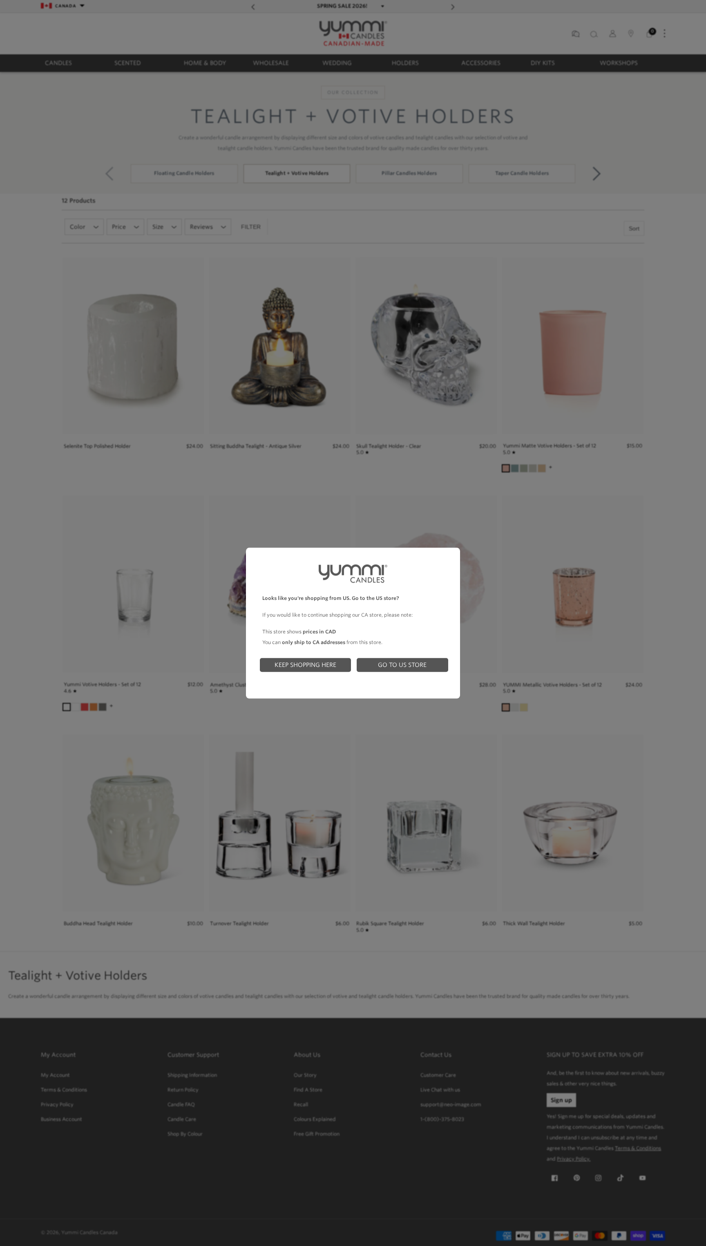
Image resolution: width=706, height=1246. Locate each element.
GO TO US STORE (402, 664)
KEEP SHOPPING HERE (305, 664)
